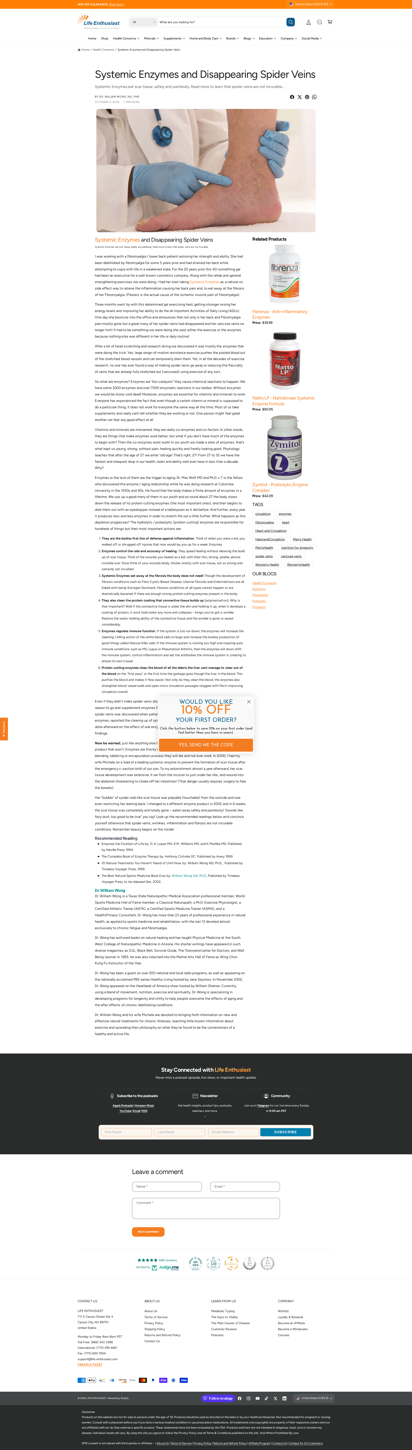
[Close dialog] (249, 701)
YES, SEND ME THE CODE (206, 745)
